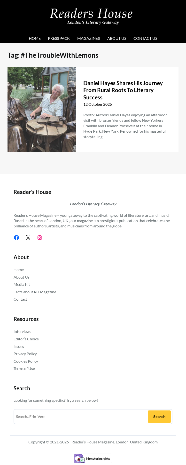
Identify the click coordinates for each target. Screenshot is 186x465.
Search (159, 416)
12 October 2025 (97, 104)
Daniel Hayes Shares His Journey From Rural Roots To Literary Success (123, 90)
